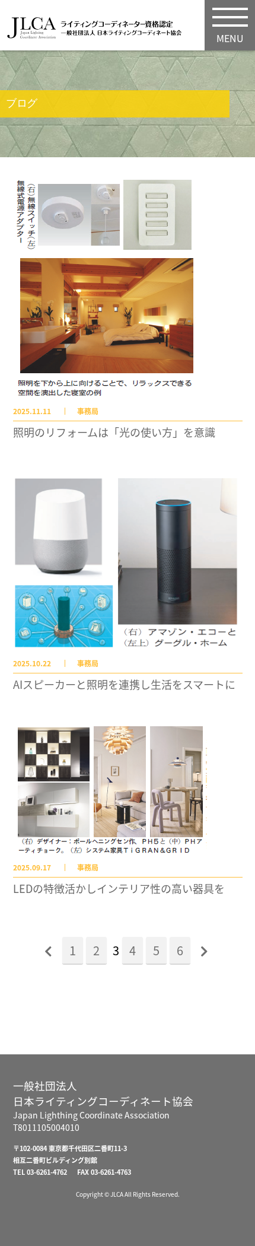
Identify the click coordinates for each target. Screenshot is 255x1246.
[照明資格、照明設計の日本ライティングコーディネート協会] (99, 30)
